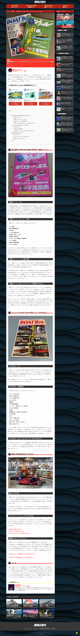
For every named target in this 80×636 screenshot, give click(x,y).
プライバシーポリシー (27, 628)
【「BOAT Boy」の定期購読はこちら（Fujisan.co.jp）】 (21, 557)
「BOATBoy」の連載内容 (17, 128)
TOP (8, 11)
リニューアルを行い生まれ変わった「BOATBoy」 (20, 125)
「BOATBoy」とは (16, 126)
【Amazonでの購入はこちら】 (15, 529)
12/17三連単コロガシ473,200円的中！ (16, 104)
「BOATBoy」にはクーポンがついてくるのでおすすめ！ (23, 130)
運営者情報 (42, 628)
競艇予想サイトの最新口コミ (51, 628)
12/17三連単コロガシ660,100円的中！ (31, 104)
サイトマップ (36, 628)
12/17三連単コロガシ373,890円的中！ (46, 104)
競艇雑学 (12, 11)
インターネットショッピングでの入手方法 (21, 136)
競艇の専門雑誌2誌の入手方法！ (17, 132)
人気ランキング (14, 6)
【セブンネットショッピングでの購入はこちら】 (19, 533)
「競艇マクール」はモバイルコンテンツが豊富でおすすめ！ (24, 123)
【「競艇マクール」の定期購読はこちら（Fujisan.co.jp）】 (21, 553)
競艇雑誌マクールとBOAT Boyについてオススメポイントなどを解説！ (29, 11)
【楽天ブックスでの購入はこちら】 (16, 531)
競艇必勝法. (41, 634)
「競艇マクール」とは (17, 117)
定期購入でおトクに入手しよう (19, 138)
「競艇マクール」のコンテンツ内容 (19, 119)
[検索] (71, 11)
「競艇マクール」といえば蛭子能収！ (20, 121)
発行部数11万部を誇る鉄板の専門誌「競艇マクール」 (21, 115)
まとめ (12, 140)
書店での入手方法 (16, 134)
